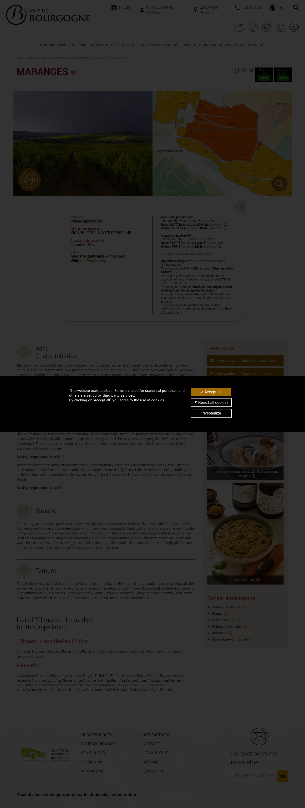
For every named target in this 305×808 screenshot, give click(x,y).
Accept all (212, 391)
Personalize (211, 413)
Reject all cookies (212, 402)
